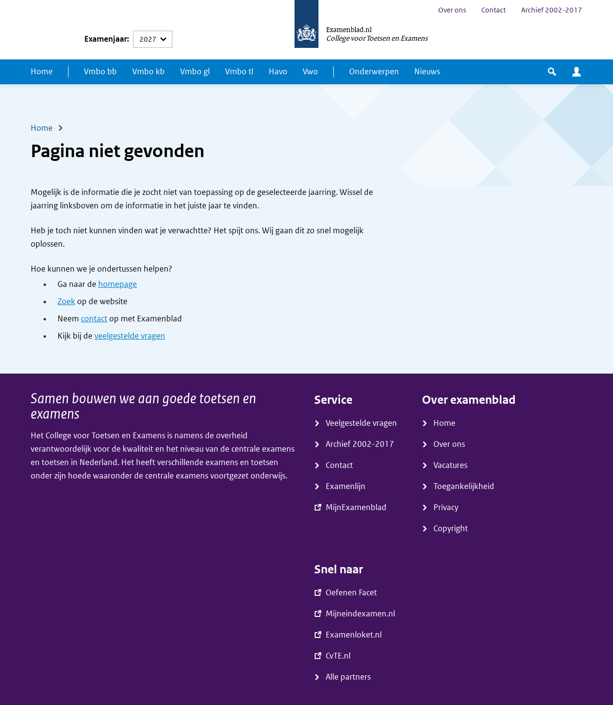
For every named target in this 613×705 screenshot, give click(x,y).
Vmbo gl (195, 72)
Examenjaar (105, 39)
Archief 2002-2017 (551, 10)
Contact (493, 10)
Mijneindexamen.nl (360, 614)
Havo (278, 72)
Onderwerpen (374, 72)
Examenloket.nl (354, 635)
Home (42, 72)
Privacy (445, 507)
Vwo (310, 72)
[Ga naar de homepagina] (306, 29)
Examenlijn (345, 486)
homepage (117, 284)
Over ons (452, 10)
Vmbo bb (100, 72)
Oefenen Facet (351, 593)
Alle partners (348, 677)
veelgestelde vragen (129, 336)
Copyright (450, 528)
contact (94, 319)
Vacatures (450, 465)
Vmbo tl (239, 72)
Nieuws (427, 72)
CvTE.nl (338, 656)
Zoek (66, 301)
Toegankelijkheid (463, 486)
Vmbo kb (148, 72)
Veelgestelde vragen (361, 423)
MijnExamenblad (576, 72)
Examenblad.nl (349, 29)
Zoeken (551, 72)
